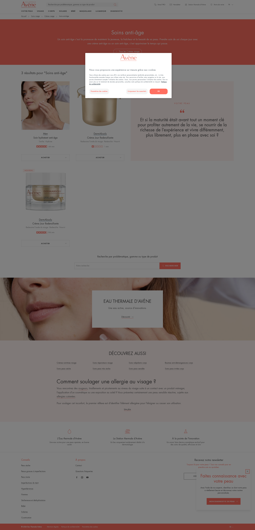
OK (159, 91)
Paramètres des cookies (99, 91)
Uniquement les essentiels (137, 91)
